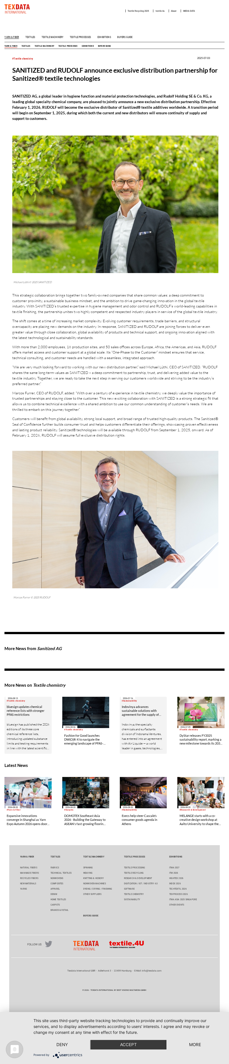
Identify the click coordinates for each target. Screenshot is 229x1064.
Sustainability (132, 899)
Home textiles (58, 899)
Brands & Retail (60, 910)
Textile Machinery (53, 37)
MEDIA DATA (189, 11)
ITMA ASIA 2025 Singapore (183, 899)
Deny (62, 1044)
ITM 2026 (173, 872)
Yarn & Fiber (11, 37)
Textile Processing (134, 867)
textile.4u (160, 11)
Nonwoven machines (94, 883)
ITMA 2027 (174, 867)
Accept (128, 1044)
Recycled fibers (29, 878)
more (195, 1044)
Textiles (30, 37)
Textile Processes (80, 37)
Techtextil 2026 (178, 888)
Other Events (176, 904)
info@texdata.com (151, 970)
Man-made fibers (29, 872)
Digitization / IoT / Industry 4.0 (141, 883)
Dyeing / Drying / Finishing (97, 888)
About (173, 11)
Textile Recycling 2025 (138, 11)
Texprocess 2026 (178, 894)
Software (129, 888)
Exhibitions (104, 37)
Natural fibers (28, 867)
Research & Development (138, 878)
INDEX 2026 (175, 883)
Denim (54, 894)
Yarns (23, 888)
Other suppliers (92, 894)
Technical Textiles (61, 872)
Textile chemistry (134, 894)
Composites (57, 883)
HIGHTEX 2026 (176, 878)
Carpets (55, 904)
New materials (28, 883)
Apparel (55, 888)
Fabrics (55, 867)
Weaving (87, 872)
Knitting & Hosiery (93, 878)
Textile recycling (134, 872)
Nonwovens (57, 878)
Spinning (88, 867)
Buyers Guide (124, 37)
